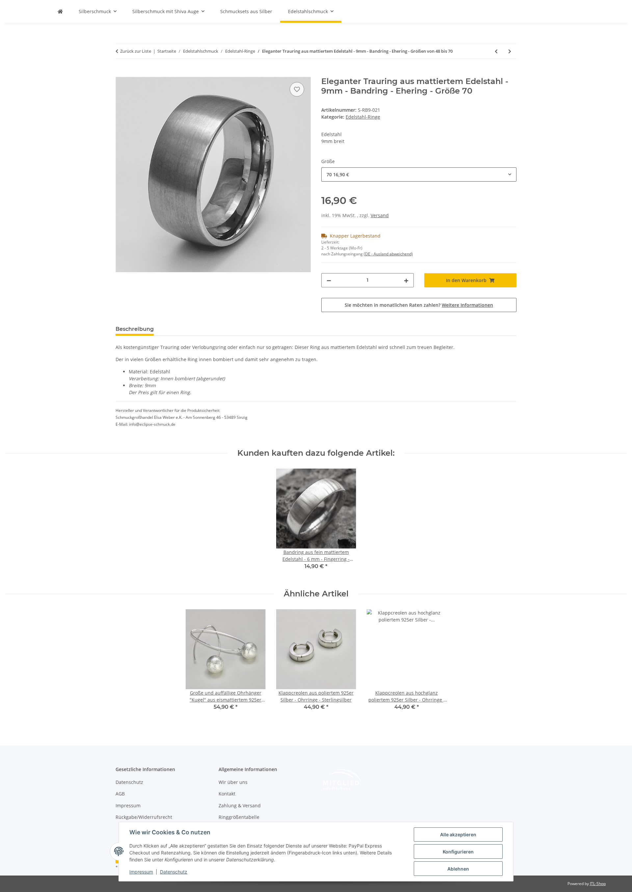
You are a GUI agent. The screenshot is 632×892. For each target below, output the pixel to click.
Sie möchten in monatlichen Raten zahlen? (419, 305)
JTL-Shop (598, 883)
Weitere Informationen (467, 305)
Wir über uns (233, 782)
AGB (120, 794)
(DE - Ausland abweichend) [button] (388, 254)
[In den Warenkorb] (121, 73)
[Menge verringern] (329, 280)
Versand (380, 215)
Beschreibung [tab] (135, 329)
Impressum (141, 872)
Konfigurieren (458, 851)
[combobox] (418, 174)
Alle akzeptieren (458, 834)
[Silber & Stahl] (60, 11)
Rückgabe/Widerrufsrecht (144, 817)
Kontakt (227, 794)
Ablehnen (458, 869)
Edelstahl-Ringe (363, 117)
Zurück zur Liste (135, 51)
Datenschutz (173, 872)
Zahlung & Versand (240, 805)
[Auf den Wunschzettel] (297, 89)
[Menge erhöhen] (406, 280)
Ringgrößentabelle (239, 817)
